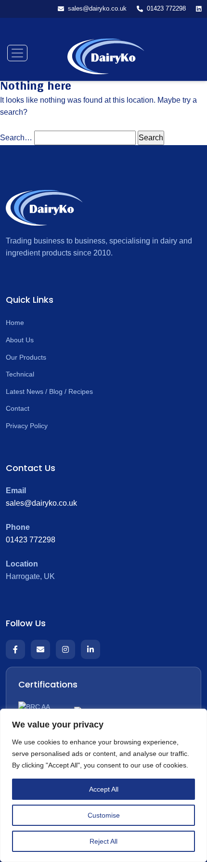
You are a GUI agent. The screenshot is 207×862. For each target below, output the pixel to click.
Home (15, 322)
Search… (16, 138)
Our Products (26, 357)
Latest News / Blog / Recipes (49, 391)
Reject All (103, 841)
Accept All (103, 789)
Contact (17, 408)
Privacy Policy (27, 426)
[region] (103, 785)
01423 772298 (30, 540)
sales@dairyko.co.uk (41, 503)
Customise (104, 815)
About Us (20, 340)
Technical (20, 374)
